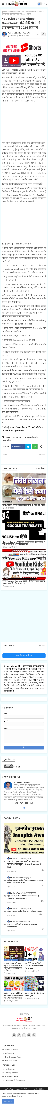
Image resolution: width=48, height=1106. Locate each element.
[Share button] (41, 446)
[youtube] (26, 803)
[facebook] (16, 803)
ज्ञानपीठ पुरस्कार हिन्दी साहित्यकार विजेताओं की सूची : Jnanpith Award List (24, 864)
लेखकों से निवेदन (22, 1089)
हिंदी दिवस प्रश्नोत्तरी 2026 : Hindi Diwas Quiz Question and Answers (24, 897)
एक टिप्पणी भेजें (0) (24, 655)
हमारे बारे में (8, 1089)
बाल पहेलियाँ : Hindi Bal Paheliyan (34, 994)
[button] (45, 3)
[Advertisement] (24, 121)
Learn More (17, 1096)
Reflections (10, 1053)
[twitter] (21, 803)
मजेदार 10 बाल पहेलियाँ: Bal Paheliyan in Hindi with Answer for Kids (25, 881)
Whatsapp (35, 446)
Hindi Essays (10, 1069)
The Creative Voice (13, 1057)
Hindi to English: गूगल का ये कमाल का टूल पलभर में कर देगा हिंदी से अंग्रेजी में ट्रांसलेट (23, 543)
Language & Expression (15, 1080)
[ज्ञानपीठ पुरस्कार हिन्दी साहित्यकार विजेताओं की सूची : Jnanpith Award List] (24, 838)
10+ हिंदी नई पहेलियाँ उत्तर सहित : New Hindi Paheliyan (33, 965)
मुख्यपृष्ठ (5, 11)
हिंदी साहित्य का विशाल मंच (33, 666)
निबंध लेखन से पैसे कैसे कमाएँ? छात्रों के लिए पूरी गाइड (23, 505)
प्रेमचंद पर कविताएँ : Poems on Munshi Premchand (22, 925)
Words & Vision (11, 1049)
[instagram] (32, 803)
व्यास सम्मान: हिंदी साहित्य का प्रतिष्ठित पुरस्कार (24, 911)
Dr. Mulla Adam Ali (12, 666)
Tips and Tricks (31, 437)
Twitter (28, 446)
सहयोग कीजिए (38, 1089)
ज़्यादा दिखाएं (41, 468)
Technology (17, 437)
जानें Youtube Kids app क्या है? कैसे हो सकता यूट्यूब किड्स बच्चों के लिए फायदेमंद (23, 582)
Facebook (19, 447)
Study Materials (11, 1076)
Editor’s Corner (11, 1060)
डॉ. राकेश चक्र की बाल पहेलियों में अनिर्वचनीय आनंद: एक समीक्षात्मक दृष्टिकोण (13, 966)
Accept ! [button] (8, 1101)
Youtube (12, 11)
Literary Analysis (11, 1073)
